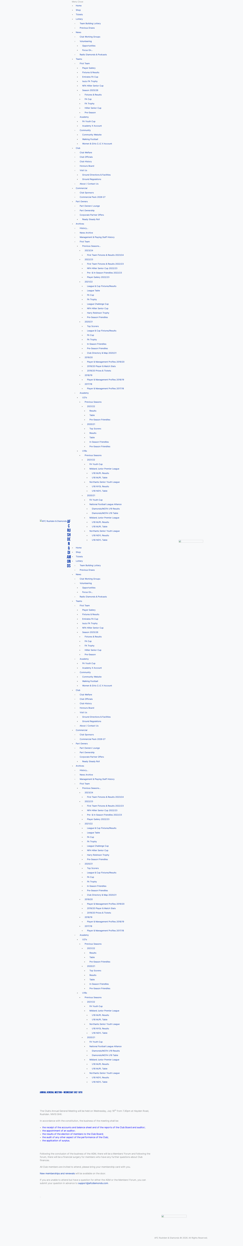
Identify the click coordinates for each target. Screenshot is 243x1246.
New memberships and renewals (57, 1173)
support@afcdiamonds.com (93, 1183)
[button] (125, 1)
